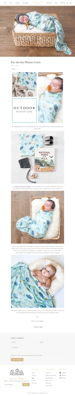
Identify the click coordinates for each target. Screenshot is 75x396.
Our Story (34, 383)
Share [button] (14, 69)
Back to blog (38, 327)
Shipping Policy (49, 378)
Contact (34, 380)
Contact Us (48, 372)
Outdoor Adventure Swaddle (23, 186)
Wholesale (48, 383)
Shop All (34, 375)
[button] (5, 2)
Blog (33, 378)
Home (33, 372)
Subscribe (26, 384)
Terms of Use (49, 380)
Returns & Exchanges (51, 375)
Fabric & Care (49, 385)
